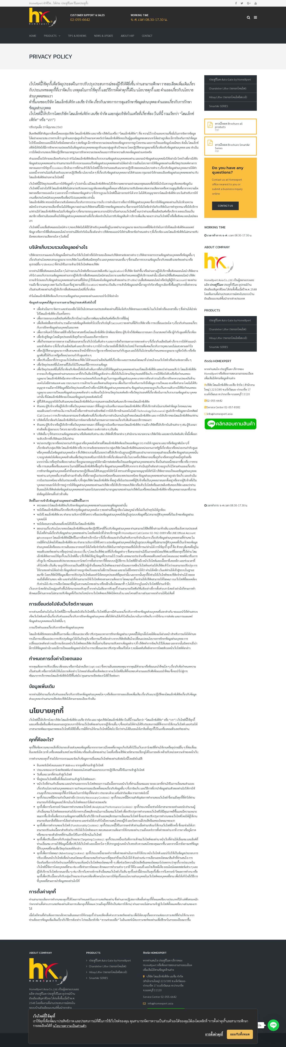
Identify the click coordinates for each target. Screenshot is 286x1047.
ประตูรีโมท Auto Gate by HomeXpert (230, 79)
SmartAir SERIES (218, 106)
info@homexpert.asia (160, 1003)
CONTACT (147, 35)
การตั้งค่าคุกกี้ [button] (214, 1034)
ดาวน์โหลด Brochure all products (229, 125)
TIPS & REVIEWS (77, 35)
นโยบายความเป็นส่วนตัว (69, 1026)
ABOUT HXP (127, 35)
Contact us (225, 206)
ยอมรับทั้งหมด (240, 1034)
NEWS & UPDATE (103, 35)
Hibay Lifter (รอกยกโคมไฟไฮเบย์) (228, 97)
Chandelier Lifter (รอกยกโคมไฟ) (227, 88)
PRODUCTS (50, 35)
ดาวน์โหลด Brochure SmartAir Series (232, 146)
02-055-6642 (80, 19)
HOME (32, 35)
